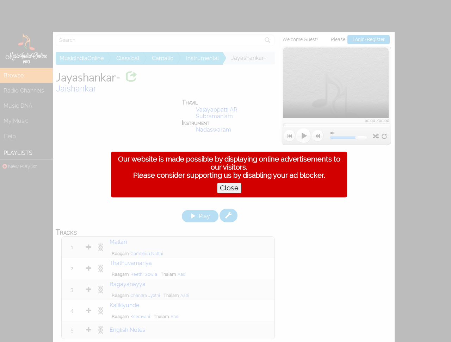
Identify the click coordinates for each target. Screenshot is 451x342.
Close (229, 188)
